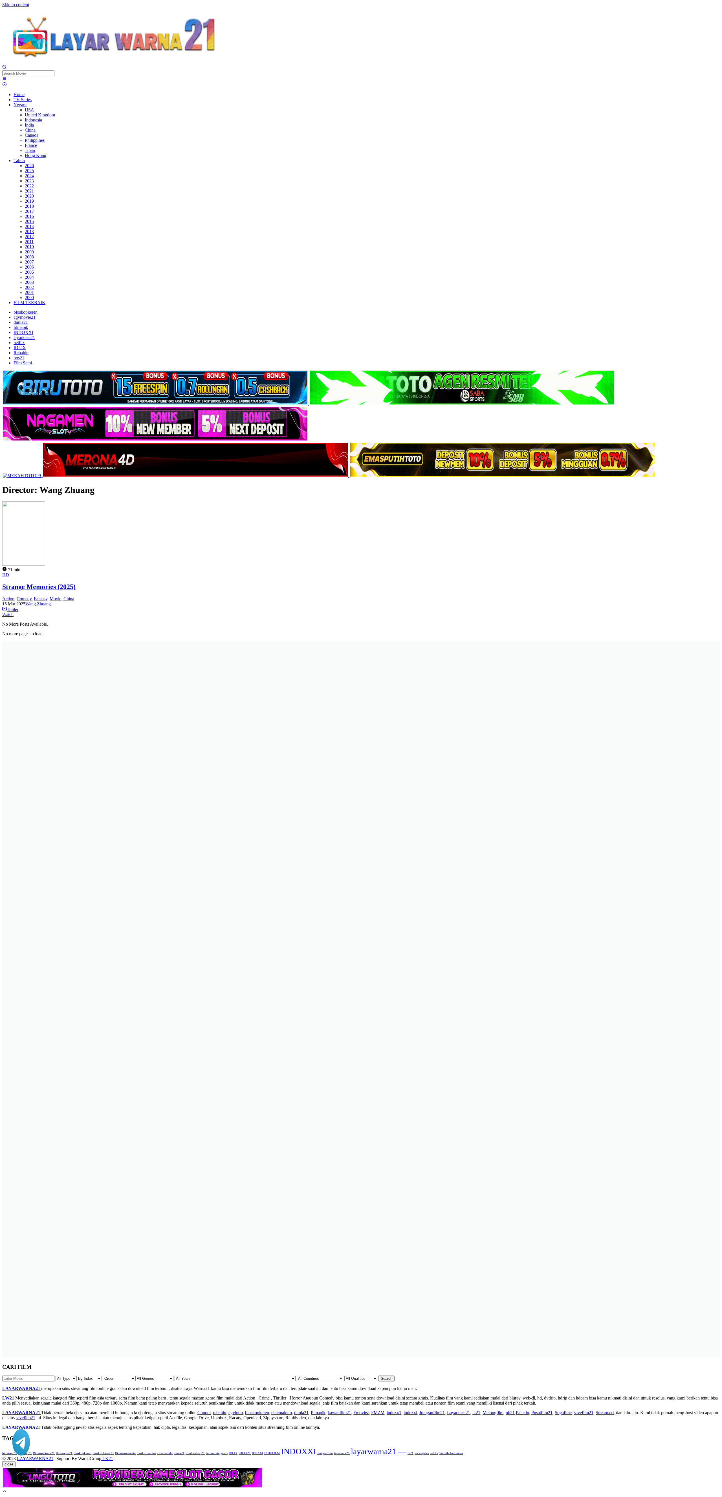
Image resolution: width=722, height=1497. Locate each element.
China (68, 598)
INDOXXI (298, 1451)
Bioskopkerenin (125, 1453)
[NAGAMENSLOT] (155, 439)
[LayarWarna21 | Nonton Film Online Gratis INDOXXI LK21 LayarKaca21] (115, 62)
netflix (434, 1453)
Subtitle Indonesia (451, 1453)
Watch (8, 614)
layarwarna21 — (378, 1451)
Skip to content (15, 4)
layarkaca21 (342, 1453)
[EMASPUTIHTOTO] (502, 475)
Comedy (24, 598)
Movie (55, 598)
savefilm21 (583, 1412)
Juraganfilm (325, 1453)
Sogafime (563, 1412)
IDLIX (233, 1453)
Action (8, 598)
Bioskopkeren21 (103, 1453)
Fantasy (40, 598)
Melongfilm (493, 1412)
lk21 (476, 1412)
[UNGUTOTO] (132, 1486)
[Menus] (4, 79)
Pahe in (522, 1412)
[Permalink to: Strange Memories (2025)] (23, 564)
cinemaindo (281, 1412)
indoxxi (410, 1412)
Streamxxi (605, 1412)
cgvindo (235, 1412)
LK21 (107, 1458)
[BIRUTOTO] (155, 403)
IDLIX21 (245, 1453)
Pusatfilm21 (541, 1412)
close (9, 1464)
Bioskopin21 (64, 1453)
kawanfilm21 (339, 1412)
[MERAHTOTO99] (22, 475)
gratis (224, 1453)
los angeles (422, 1453)
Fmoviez (361, 1412)
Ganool (204, 1412)
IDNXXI (257, 1453)
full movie (212, 1453)
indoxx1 (394, 1412)
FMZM (377, 1412)
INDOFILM (272, 1453)
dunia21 (301, 1412)
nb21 (510, 1412)
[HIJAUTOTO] (462, 403)
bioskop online (146, 1453)
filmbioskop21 (195, 1453)
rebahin (219, 1412)
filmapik (318, 1412)
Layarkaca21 (458, 1412)
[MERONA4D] (196, 475)
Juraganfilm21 (432, 1412)
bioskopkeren (257, 1412)
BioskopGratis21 (44, 1453)
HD (5, 574)
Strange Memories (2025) (39, 586)
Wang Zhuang (38, 603)
